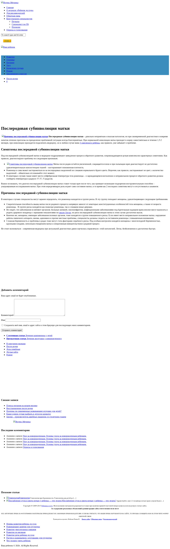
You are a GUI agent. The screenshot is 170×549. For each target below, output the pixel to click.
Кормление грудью (15, 68)
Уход (8, 65)
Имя (3, 320)
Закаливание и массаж (16, 73)
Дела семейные (13, 349)
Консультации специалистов (19, 18)
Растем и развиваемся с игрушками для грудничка (29, 537)
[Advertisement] (85, 103)
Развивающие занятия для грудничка (23, 526)
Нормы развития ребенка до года (21, 523)
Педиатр (15, 21)
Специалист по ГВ (20, 24)
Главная (10, 7)
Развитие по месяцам (16, 532)
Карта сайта (86, 519)
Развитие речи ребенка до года (20, 535)
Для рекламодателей (15, 13)
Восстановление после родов (19, 408)
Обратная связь (13, 15)
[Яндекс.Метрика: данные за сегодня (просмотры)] (22, 421)
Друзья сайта (12, 352)
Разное (9, 354)
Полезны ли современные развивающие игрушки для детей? (33, 411)
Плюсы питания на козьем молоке (21, 405)
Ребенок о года (47, 506)
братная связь (97, 519)
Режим (9, 70)
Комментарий (7, 315)
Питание (10, 62)
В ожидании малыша (16, 343)
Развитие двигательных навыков (21, 529)
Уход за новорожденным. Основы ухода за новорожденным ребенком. (54, 435)
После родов (12, 78)
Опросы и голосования (16, 29)
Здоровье (10, 59)
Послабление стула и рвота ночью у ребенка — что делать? (89, 500)
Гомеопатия (24, 497)
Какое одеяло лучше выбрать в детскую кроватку (28, 413)
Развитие (10, 56)
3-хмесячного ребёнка (90, 142)
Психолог (16, 27)
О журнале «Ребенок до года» (19, 10)
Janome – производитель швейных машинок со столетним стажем (36, 416)
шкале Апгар (65, 212)
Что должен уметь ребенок (18, 540)
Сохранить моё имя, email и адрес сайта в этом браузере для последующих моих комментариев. (47, 325)
